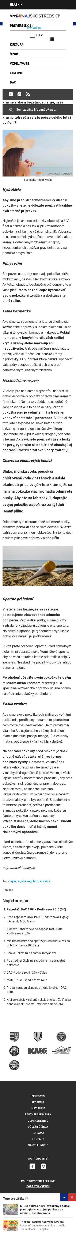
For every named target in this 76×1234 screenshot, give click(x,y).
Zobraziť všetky (38, 1186)
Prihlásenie (65, 37)
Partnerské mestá (38, 1114)
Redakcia (38, 1102)
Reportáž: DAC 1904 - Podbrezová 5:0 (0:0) (36, 909)
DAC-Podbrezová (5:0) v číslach (28, 972)
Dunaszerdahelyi (11, 94)
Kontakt (38, 1139)
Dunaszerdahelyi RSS (28, 94)
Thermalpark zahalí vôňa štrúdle (42, 1221)
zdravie (45, 881)
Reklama (38, 1133)
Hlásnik (16, 4)
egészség (25, 881)
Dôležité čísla (38, 1126)
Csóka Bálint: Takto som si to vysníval (31, 953)
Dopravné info (38, 1120)
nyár (13, 881)
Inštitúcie (38, 1108)
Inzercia (16, 14)
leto (35, 881)
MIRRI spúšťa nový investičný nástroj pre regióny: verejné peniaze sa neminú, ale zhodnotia (45, 1209)
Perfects (38, 1096)
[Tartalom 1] (38, 566)
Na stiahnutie (38, 1145)
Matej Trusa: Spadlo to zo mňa (27, 980)
